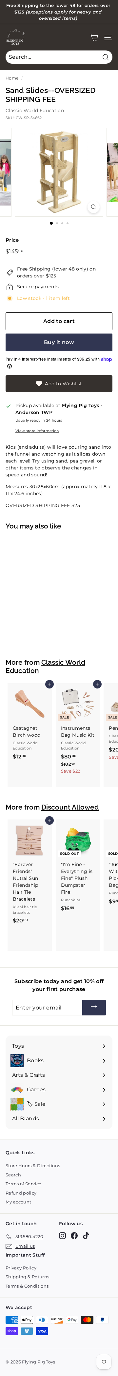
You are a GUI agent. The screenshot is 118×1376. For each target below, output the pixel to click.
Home (12, 78)
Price (12, 240)
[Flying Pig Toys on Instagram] (62, 1235)
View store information (37, 431)
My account (18, 1201)
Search (13, 1174)
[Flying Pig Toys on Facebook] (74, 1235)
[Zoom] (94, 207)
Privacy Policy (21, 1267)
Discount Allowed (70, 807)
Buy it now (59, 342)
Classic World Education (35, 110)
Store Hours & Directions (33, 1165)
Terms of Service (24, 1183)
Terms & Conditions (27, 1286)
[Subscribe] (94, 1007)
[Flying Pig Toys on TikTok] (86, 1235)
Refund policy (21, 1193)
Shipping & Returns (27, 1276)
